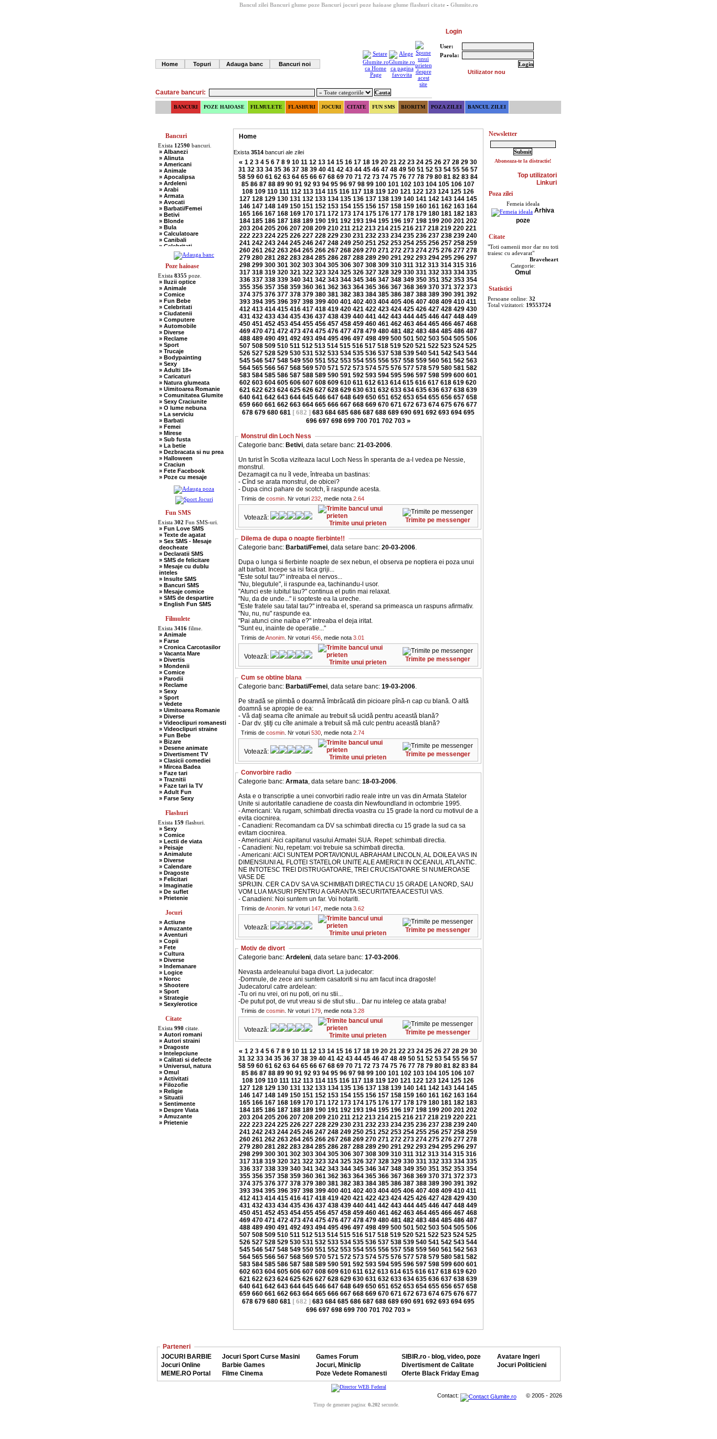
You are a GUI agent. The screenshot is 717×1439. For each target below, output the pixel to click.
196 (396, 221)
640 (244, 397)
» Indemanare (177, 966)
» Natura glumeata (184, 382)
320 (282, 272)
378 (295, 294)
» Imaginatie (176, 885)
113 (308, 191)
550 (307, 360)
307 (358, 265)
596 (408, 375)
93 (316, 184)
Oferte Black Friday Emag (440, 1373)
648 (345, 397)
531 (307, 353)
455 (307, 323)
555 (370, 360)
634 (408, 390)
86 (254, 184)
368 (408, 287)
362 (333, 287)
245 (295, 243)
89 (280, 184)
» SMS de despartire (186, 598)
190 (320, 221)
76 (402, 177)
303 (307, 265)
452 (270, 323)
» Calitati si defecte (185, 1059)
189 (307, 221)
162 (446, 206)
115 (332, 191)
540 (421, 353)
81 (447, 177)
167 (270, 213)
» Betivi (169, 214)
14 (330, 162)
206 (282, 228)
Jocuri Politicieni (521, 1365)
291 (396, 257)
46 (375, 169)
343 (333, 279)
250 (358, 243)
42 (340, 169)
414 (270, 309)
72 (367, 177)
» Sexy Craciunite (183, 401)
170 (307, 213)
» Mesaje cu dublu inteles (184, 569)
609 (333, 382)
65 (304, 177)
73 (375, 177)
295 (446, 257)
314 (445, 265)
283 (295, 257)
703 (399, 421)
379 (307, 294)
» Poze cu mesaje (183, 477)
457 (333, 323)
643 (282, 397)
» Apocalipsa (177, 177)
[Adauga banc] (194, 254)
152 (320, 206)
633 (396, 390)
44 (358, 169)
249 (345, 243)
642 (270, 397)
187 (282, 221)
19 (375, 162)
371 (446, 287)
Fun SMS (383, 107)
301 (282, 265)
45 (367, 169)
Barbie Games (243, 1365)
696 (311, 421)
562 (459, 360)
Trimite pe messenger (437, 520)
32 (251, 169)
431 (244, 316)
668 (358, 404)
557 (396, 360)
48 (393, 169)
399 (320, 301)
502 (421, 338)
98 (361, 184)
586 (282, 375)
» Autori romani (180, 1034)
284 (307, 257)
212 (357, 228)
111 (284, 191)
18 (366, 162)
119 (380, 191)
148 (270, 206)
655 (433, 397)
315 (458, 265)
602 (244, 382)
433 (270, 316)
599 (446, 375)
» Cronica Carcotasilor (189, 647)
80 (438, 177)
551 (320, 360)
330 (408, 272)
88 (272, 184)
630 (358, 390)
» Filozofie (173, 1085)
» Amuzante (175, 928)
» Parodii (171, 678)
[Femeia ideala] (512, 210)
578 (421, 368)
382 (345, 294)
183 (471, 213)
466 (446, 323)
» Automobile (177, 326)
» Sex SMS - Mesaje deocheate (185, 544)
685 (343, 412)
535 (358, 353)
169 (295, 213)
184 (244, 221)
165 (244, 213)
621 (244, 390)
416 (295, 309)
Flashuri (301, 107)
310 (396, 265)
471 (270, 331)
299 (257, 265)
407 (421, 301)
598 (433, 375)
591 (345, 375)
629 (345, 390)
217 (420, 228)
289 (370, 257)
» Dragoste (174, 873)
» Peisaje (171, 847)
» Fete (167, 947)
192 (345, 221)
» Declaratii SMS (181, 554)
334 (459, 272)
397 (295, 301)
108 (247, 191)
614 (395, 382)
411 (471, 301)
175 (370, 213)
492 (295, 338)
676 (459, 404)
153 (333, 206)
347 (383, 279)
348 (396, 279)
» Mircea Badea (180, 767)
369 (421, 287)
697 (324, 421)
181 (446, 213)
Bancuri (186, 107)
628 (333, 390)
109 (260, 191)
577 (408, 368)
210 (333, 228)
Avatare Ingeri (518, 1356)
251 (370, 243)
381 (333, 294)
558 (408, 360)
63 (286, 177)
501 (408, 338)
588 (307, 375)
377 (282, 294)
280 (257, 257)
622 (257, 390)
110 (272, 191)
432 (257, 316)
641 (257, 397)
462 (396, 323)
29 (464, 162)
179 (421, 213)
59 (251, 177)
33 (259, 169)
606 (295, 382)
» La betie (172, 445)
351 (433, 279)
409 (446, 301)
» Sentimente (177, 1104)
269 (358, 250)
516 (357, 346)
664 (307, 404)
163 (459, 206)
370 (433, 287)
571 (333, 368)
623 (270, 390)
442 (383, 316)
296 (459, 257)
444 (408, 316)
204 (257, 228)
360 (307, 287)
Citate (356, 107)
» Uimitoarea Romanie (189, 389)
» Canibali (172, 240)
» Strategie (173, 997)
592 (358, 375)
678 (247, 412)
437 (320, 316)
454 (295, 323)
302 (295, 265)
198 (421, 221)
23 (411, 162)
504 (446, 338)
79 (429, 177)
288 (358, 257)
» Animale (172, 170)
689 (393, 412)
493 (307, 338)
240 (471, 235)
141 (421, 199)
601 (471, 375)
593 (370, 375)
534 (345, 353)
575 (383, 368)
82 (456, 177)
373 (471, 287)
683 (317, 412)
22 (402, 162)
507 (244, 346)
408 (433, 301)
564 (244, 368)
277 (459, 250)
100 (380, 184)
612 (370, 382)
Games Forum (337, 1356)
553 (345, 360)
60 (259, 177)
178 (408, 213)
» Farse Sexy (176, 798)
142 (433, 199)
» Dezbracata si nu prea (191, 452)
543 (459, 353)
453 (282, 323)
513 (319, 346)
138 (383, 199)
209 (320, 228)
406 (408, 301)
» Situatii (171, 1097)
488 (244, 338)
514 (332, 346)
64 (295, 177)
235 (408, 235)
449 (471, 316)
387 (408, 294)
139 (396, 199)
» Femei (170, 427)
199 (433, 221)
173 (345, 213)
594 (383, 375)
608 (320, 382)
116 (344, 191)
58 (242, 177)
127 (244, 199)
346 (370, 279)
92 (307, 184)
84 (474, 177)
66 (313, 177)
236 (421, 235)
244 (282, 243)
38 (304, 169)
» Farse (169, 641)
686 (355, 412)
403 (370, 301)
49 (402, 169)
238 (446, 235)
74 (384, 177)
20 (384, 162)
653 (408, 397)
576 (396, 368)
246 (307, 243)
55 (456, 169)
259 (471, 243)
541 (433, 353)
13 (321, 162)
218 (433, 228)
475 (320, 331)
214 (382, 228)
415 (282, 309)
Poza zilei (446, 107)
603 (257, 382)
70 (349, 177)
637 (446, 390)
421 (358, 309)
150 (295, 206)
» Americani (175, 164)
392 (471, 294)
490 (270, 338)
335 (471, 272)
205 (270, 228)
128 (257, 199)
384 (370, 294)
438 (333, 316)
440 (358, 316)
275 (433, 250)
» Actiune (172, 922)
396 (282, 301)
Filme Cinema (242, 1373)
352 (446, 279)
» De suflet (173, 891)
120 (392, 191)
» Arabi (168, 189)
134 (333, 199)
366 (383, 287)
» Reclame (173, 338)
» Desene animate (183, 748)
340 (295, 279)
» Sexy (168, 364)
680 (272, 412)
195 (383, 221)
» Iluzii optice (177, 282)
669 (370, 404)
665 (320, 404)
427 (433, 309)
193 (358, 221)
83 (465, 177)
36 (286, 169)
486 (459, 331)
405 (396, 301)
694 (456, 412)
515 (345, 346)
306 (345, 265)
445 (421, 316)
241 (244, 243)
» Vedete (170, 704)
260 (244, 250)
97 (352, 184)
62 (277, 177)
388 (421, 294)
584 (257, 375)
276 (446, 250)
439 (345, 316)
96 (343, 184)
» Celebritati (175, 307)
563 (471, 360)
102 (406, 184)
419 (333, 309)
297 (471, 257)
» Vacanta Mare (179, 653)
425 (408, 309)
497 (358, 338)
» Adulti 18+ (175, 370)
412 (244, 309)
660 (257, 404)
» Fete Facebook (182, 471)
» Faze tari (173, 773)
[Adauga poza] (194, 488)
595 (396, 375)
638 (459, 390)
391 (459, 294)
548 (282, 360)
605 (282, 382)
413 (257, 309)
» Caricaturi (175, 376)
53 (438, 169)
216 (408, 228)
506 (471, 338)
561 (446, 360)
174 (358, 213)
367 (396, 287)
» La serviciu (176, 414)
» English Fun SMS (185, 604)
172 (333, 213)
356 (257, 287)
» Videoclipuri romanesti (192, 723)
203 (244, 228)
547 (270, 360)
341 (307, 279)
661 (270, 404)
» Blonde (171, 221)
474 (307, 331)
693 (443, 412)
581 (459, 368)
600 (459, 375)
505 (459, 338)
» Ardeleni (173, 183)
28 (455, 162)
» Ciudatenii (175, 313)
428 (446, 309)
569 (307, 368)
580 (446, 368)
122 (418, 191)
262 (270, 250)
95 (334, 184)
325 (345, 272)
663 (295, 404)
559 (421, 360)
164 (471, 206)
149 (282, 206)
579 (433, 368)
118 (368, 191)
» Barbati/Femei (180, 208)
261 (257, 250)
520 (408, 346)
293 (421, 257)
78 (420, 177)
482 (408, 331)
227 (307, 235)
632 (383, 390)
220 (458, 228)
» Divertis (172, 660)
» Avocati (172, 202)
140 (408, 199)
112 (296, 191)
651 (383, 397)
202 (471, 221)
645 (307, 397)
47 (384, 169)
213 (370, 228)
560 (433, 360)
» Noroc (170, 979)
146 (244, 206)
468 (471, 323)
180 (433, 213)
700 (361, 421)
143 (446, 199)
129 (270, 199)
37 (295, 169)
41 (331, 169)
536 (370, 353)
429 (459, 309)
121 (405, 191)
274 (421, 250)
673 (421, 404)
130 (282, 199)
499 (383, 338)
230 (345, 235)
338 (270, 279)
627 (320, 390)
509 (270, 346)
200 (446, 221)
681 (285, 412)
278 (471, 250)
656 (446, 397)
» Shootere (174, 985)
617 (433, 382)
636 (433, 390)
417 (307, 309)
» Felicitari (173, 879)
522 (433, 346)
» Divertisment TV (183, 754)
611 (358, 382)
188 (295, 221)
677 (471, 404)
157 (383, 206)
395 (270, 301)
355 (244, 287)
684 (330, 412)
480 (383, 331)
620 (471, 382)
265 (307, 250)
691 (418, 412)
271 (383, 250)
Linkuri (546, 182)
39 (313, 169)
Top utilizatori (537, 175)
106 (456, 184)
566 (270, 368)
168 (282, 213)
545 (244, 360)
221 (471, 228)
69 (340, 177)
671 (396, 404)
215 (395, 228)
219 (445, 228)
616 (420, 382)
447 (446, 316)
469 (244, 331)
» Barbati (171, 420)
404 (383, 301)
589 (320, 375)
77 (411, 177)
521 (420, 346)
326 (358, 272)
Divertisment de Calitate (438, 1365)
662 (282, 404)
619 (458, 382)
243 (270, 243)
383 (358, 294)
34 (268, 169)
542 (446, 353)
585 (270, 375)
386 (396, 294)
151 (307, 206)
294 (433, 257)
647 (333, 397)
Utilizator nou (486, 72)
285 (320, 257)
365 (370, 287)
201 (459, 221)
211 (345, 228)
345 (358, 279)
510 (282, 346)
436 (307, 316)
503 (433, 338)
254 (408, 243)
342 (320, 279)
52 (429, 169)
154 (345, 206)
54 (447, 169)
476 (333, 331)
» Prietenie (173, 898)
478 (358, 331)
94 (325, 184)
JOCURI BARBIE (186, 1356)
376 (270, 294)
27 (446, 162)
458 (345, 323)
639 (471, 390)
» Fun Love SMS (181, 528)
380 (320, 294)
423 (383, 309)
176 (383, 213)
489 (257, 338)
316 (471, 265)
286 (333, 257)
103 (418, 184)
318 (257, 272)
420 (345, 309)
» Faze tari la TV (181, 785)
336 (244, 279)
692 (431, 412)
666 (333, 404)
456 (320, 323)
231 (358, 235)
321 (295, 272)
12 (313, 162)
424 (396, 309)
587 (295, 375)
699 (349, 421)
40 (322, 169)
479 (370, 331)
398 (307, 301)
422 (370, 309)
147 (257, 206)
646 (320, 397)
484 (433, 331)
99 (370, 184)
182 (459, 213)
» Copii (168, 941)
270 (370, 250)
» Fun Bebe (175, 301)
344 (345, 279)
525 (471, 346)
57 (474, 169)
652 (396, 397)
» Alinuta (171, 158)
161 (433, 206)
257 (446, 243)
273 (408, 250)
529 (282, 353)
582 (471, 368)
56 (465, 169)
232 (370, 235)
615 (408, 382)
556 (383, 360)
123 (430, 191)
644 (295, 397)
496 (345, 338)
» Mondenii (174, 666)
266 (320, 250)
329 (396, 272)
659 (244, 404)
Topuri (202, 64)
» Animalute (175, 854)
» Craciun (172, 464)
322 (307, 272)
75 (393, 177)
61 (268, 177)
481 (396, 331)
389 (433, 294)
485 (446, 331)
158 (396, 206)
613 (382, 382)
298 (244, 265)
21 (393, 162)
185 (257, 221)
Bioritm (413, 107)
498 (370, 338)
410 (459, 301)
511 (295, 346)
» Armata (171, 196)
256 (433, 243)
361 (320, 287)
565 (257, 368)
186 (270, 221)
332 (433, 272)
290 (383, 257)
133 (320, 199)
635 (421, 390)
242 (257, 243)
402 (358, 301)
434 (282, 316)
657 (459, 397)
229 (333, 235)
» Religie (171, 1091)
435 (295, 316)
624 (282, 390)
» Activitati (173, 1078)
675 (446, 404)
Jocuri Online (181, 1365)
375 (257, 294)
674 (433, 404)
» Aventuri (173, 935)
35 (277, 169)
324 (333, 272)
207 (295, 228)
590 (333, 375)
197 (408, 221)
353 (459, 279)
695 (469, 412)
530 (295, 353)
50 (411, 169)
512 (307, 346)
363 (345, 287)
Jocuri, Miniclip (338, 1365)
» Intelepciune (178, 1053)
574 (370, 368)
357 (270, 287)
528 (270, 353)
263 (282, 250)
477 (345, 331)
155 (358, 206)
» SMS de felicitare (184, 560)
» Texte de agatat (182, 535)
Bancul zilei (487, 107)
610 (345, 382)
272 (396, 250)
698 (336, 421)
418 (320, 309)
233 (383, 235)
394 (257, 301)
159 (408, 206)
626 (307, 390)
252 (383, 243)
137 (370, 199)
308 (370, 265)
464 (421, 323)
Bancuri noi (295, 64)
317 (244, 272)
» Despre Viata (178, 1110)
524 (458, 346)
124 (443, 191)
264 (295, 250)
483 (421, 331)
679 (260, 412)
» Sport (169, 345)
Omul (523, 272)
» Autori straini (179, 1041)
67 (322, 177)
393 (244, 301)
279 (244, 257)
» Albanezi (173, 152)
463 (408, 323)
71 (358, 177)
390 (446, 294)
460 (370, 323)
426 (421, 309)
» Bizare (170, 741)
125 (455, 191)
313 (433, 265)
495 (333, 338)
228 (320, 235)
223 (257, 235)
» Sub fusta (175, 439)
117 (356, 191)
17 (357, 162)
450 (244, 323)
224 (270, 235)
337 (257, 279)
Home (170, 64)
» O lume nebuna (182, 408)
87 (263, 184)
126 (468, 191)
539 (408, 353)
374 (244, 294)
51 (420, 169)
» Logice (171, 972)
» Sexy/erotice (178, 1004)
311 (408, 265)
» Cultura (171, 953)
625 (295, 390)
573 (358, 368)
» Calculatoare (178, 233)
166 (257, 213)
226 (295, 235)
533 (333, 353)
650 (370, 397)
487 (471, 331)
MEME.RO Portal (185, 1373)
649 (358, 397)
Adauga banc (244, 64)
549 (295, 360)
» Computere (177, 319)
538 (396, 353)
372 (459, 287)
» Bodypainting (180, 357)
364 (358, 287)
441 (370, 316)
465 (433, 323)
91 (298, 184)
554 (358, 360)
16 (348, 162)
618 (445, 382)
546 (257, 360)
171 (320, 213)
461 (383, 323)
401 (345, 301)
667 (345, 404)
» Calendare (175, 866)
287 (345, 257)
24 (420, 162)
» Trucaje (171, 351)
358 (282, 287)
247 (320, 243)
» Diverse (171, 332)
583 (244, 375)
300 (270, 265)
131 (295, 199)
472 (282, 331)
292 (408, 257)
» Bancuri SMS (179, 585)
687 (368, 412)
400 (333, 301)
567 (282, 368)
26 (437, 162)
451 (257, 323)
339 (282, 279)
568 (295, 368)
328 (383, 272)
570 (320, 368)
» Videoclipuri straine (188, 729)
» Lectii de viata (180, 841)
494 (320, 338)
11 (304, 162)
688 (380, 412)
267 (333, 250)
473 (295, 331)
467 (459, 323)
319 (270, 272)
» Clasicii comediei (184, 760)
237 (433, 235)
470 (257, 331)
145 (471, 199)
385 (383, 294)
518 (382, 346)
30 (473, 162)
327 (370, 272)
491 (282, 338)
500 (396, 338)
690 (406, 412)
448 (459, 316)
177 (396, 213)
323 (320, 272)
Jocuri (331, 107)
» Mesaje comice (181, 591)
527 (257, 353)
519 (395, 346)
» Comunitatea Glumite (191, 395)
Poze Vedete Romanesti (351, 1373)
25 (429, 162)
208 (307, 228)
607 (307, 382)
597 (421, 375)
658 (471, 397)
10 (295, 162)
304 (320, 265)
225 (282, 235)
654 (421, 397)
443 (396, 316)
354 (471, 279)
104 (431, 184)
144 (459, 199)
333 (446, 272)
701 (374, 421)
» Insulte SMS (177, 579)
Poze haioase (224, 107)
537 (383, 353)
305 (333, 265)
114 (320, 191)
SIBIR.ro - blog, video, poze (441, 1356)
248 (333, 243)
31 (242, 169)
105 (443, 184)
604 (270, 382)
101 (393, 184)
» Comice (172, 294)
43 (349, 169)
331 (421, 272)
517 (370, 346)
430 (471, 309)
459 (358, 323)
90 (289, 184)
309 (383, 265)
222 (244, 235)
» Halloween (176, 458)
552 (333, 360)
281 (270, 257)
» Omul (169, 1072)
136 (358, 199)
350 (421, 279)
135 (345, 199)
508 (257, 346)
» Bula (167, 227)
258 (459, 243)
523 (445, 346)
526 (244, 353)
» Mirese (170, 433)
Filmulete (266, 107)
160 (421, 206)
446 (433, 316)
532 (320, 353)
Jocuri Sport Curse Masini (261, 1356)
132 (307, 199)
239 (459, 235)
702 (387, 421)
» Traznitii (172, 779)
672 (408, 404)
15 (339, 162)
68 (331, 177)
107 (469, 184)
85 (245, 184)
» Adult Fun (175, 792)
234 (396, 235)
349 (408, 279)
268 (345, 250)
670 (383, 404)
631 (370, 390)
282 (282, 257)
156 (370, 206)
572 (345, 368)
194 (370, 221)
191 (333, 221)
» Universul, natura (185, 1066)
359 (295, 287)
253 (396, 243)
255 (421, 243)
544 (471, 353)
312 (420, 265)
